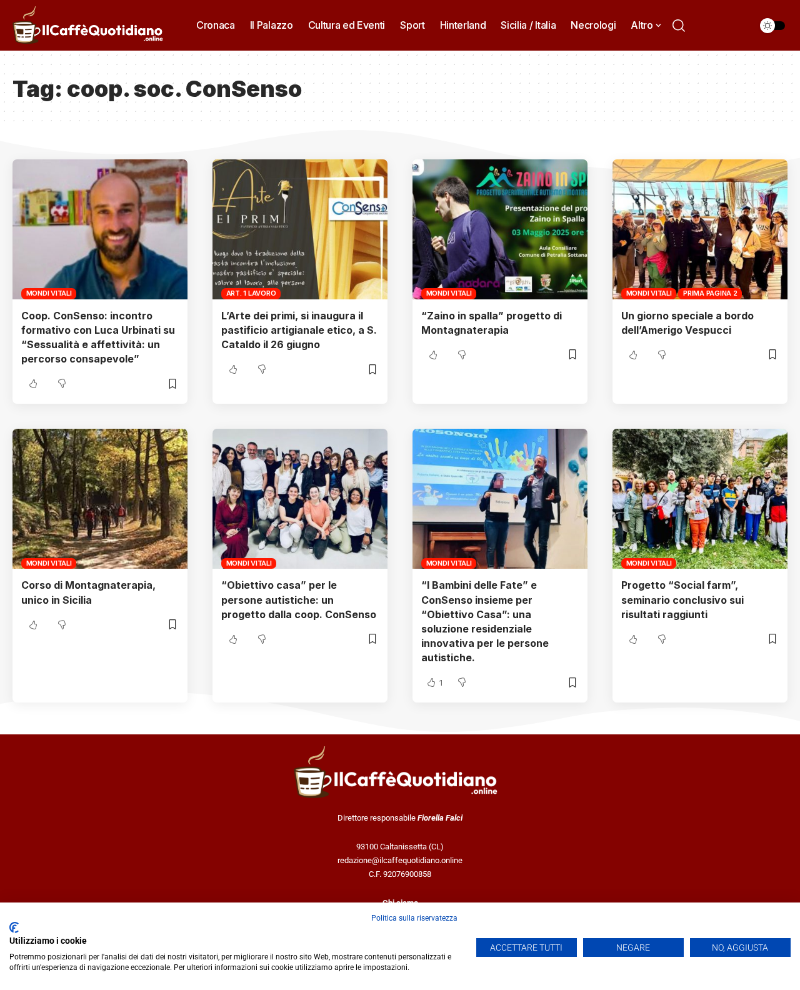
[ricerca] (678, 25)
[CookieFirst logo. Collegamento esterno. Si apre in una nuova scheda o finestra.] (14, 927)
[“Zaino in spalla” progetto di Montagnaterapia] (500, 229)
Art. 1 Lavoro (251, 293)
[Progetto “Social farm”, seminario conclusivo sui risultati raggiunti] (700, 499)
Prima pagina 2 (710, 293)
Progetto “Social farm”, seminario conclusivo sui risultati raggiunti (682, 599)
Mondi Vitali (49, 293)
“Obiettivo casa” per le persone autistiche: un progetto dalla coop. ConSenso (298, 599)
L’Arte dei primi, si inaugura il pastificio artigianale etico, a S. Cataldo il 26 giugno (299, 330)
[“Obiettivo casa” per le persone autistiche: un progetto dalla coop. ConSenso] (300, 499)
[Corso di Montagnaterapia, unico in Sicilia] (100, 499)
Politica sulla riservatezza (414, 918)
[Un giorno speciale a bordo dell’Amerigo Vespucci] (700, 229)
